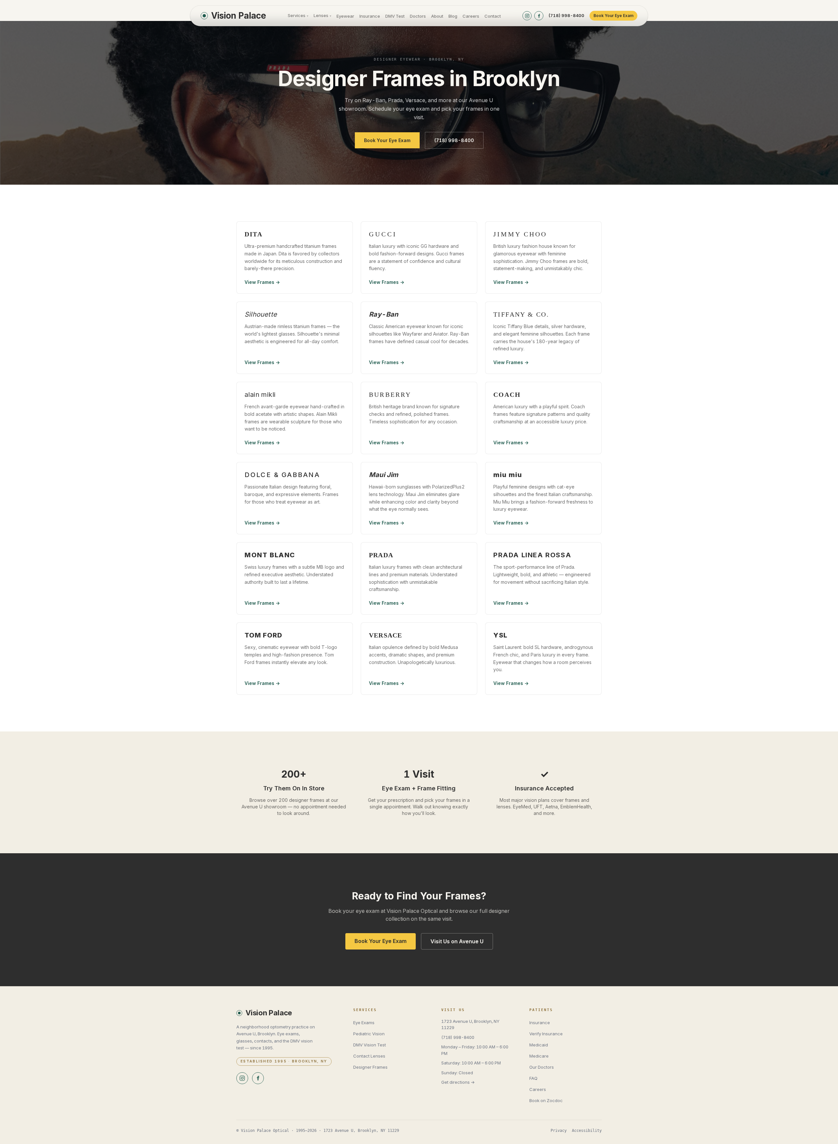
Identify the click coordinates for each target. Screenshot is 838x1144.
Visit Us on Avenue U (456, 941)
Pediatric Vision (369, 1033)
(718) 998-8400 (566, 15)
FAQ (533, 1078)
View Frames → (262, 282)
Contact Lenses (369, 1056)
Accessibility (587, 1130)
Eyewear (345, 16)
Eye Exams (363, 1022)
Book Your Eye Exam (613, 15)
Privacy (559, 1130)
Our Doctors (541, 1067)
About (437, 16)
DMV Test (395, 16)
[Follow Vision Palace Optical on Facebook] (538, 15)
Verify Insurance (546, 1033)
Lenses (322, 15)
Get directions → (458, 1082)
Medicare (539, 1056)
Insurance (369, 16)
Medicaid (538, 1044)
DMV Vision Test (369, 1044)
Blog (452, 16)
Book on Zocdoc (546, 1100)
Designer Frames (370, 1067)
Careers (471, 16)
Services (298, 15)
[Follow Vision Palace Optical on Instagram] (527, 15)
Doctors (418, 16)
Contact (492, 16)
